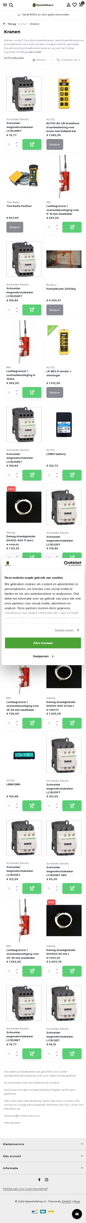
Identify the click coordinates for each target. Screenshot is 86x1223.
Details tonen (64, 630)
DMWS (66, 1201)
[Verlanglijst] (74, 5)
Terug (11, 23)
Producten (14, 57)
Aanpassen (41, 656)
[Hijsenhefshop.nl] (43, 5)
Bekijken (55, 144)
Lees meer (35, 51)
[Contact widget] (77, 1214)
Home (22, 23)
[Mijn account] (68, 5)
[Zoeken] (10, 5)
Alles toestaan (43, 643)
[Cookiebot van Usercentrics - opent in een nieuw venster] (63, 563)
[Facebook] (39, 1180)
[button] (16, 142)
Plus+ (77, 1201)
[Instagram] (46, 1180)
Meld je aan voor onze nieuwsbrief (25, 1188)
